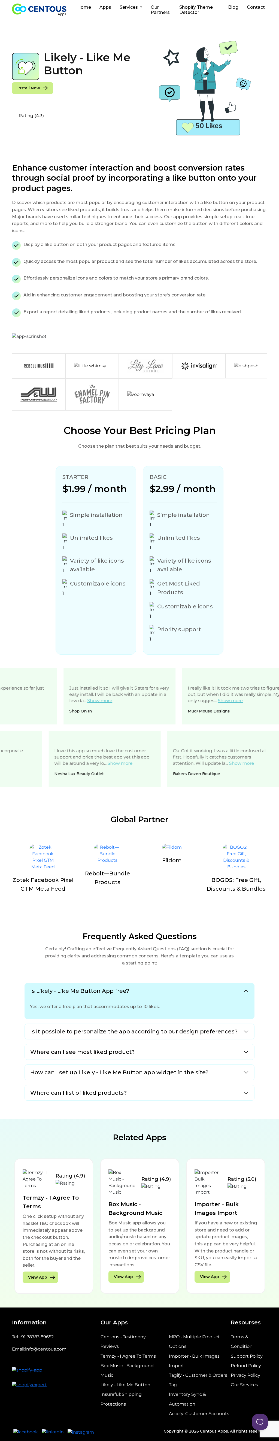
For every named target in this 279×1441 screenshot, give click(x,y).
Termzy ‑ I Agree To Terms (128, 1356)
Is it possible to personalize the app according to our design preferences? (134, 1031)
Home (84, 7)
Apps (105, 7)
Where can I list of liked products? (78, 1093)
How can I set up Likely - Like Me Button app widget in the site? (119, 1072)
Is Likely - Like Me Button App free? (79, 991)
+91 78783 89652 (36, 1336)
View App (37, 1276)
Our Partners (160, 10)
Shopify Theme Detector (196, 10)
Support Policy (247, 1356)
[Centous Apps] (39, 10)
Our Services (244, 1384)
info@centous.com (45, 1349)
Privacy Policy (245, 1375)
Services (129, 7)
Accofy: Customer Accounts (199, 1413)
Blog (233, 7)
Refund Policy (246, 1365)
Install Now (28, 88)
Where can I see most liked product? (82, 1052)
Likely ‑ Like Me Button (125, 1384)
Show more (68, 700)
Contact (256, 7)
